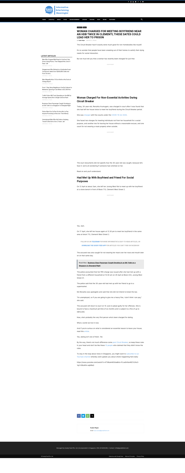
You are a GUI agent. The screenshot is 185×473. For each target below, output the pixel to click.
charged (87, 115)
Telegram (96, 242)
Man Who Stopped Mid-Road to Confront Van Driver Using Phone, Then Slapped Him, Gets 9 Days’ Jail (56, 61)
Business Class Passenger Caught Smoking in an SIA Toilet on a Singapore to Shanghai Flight (56, 104)
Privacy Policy (140, 456)
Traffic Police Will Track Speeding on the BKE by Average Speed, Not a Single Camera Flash (56, 96)
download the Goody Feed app (94, 245)
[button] (141, 20)
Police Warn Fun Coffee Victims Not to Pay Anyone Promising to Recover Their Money (55, 112)
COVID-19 (79, 27)
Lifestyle (51, 19)
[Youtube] (143, 1)
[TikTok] (138, 1)
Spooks (92, 19)
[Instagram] (131, 1)
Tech (98, 19)
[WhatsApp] (88, 416)
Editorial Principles (130, 456)
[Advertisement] (109, 10)
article (86, 331)
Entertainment (74, 19)
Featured (112, 19)
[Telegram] (136, 1)
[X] (140, 1)
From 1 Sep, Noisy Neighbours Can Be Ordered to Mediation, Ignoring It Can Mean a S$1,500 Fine (57, 88)
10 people (109, 345)
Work (104, 19)
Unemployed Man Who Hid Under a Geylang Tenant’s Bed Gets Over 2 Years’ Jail (55, 120)
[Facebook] (128, 1)
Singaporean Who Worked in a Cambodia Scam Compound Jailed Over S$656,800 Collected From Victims (56, 71)
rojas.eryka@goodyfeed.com (101, 430)
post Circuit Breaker (120, 342)
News (44, 19)
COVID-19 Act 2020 (119, 115)
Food (65, 19)
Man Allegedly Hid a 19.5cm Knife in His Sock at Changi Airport (56, 80)
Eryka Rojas (82, 40)
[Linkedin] (133, 1)
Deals (59, 19)
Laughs (84, 19)
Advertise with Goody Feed (116, 456)
